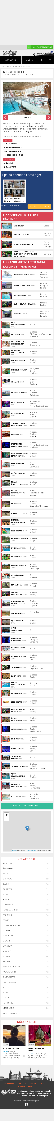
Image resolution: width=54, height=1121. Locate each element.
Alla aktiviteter (13, 1013)
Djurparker (8, 904)
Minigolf (7, 951)
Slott (5, 992)
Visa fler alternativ (38, 206)
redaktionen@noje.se (31, 1100)
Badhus (6, 873)
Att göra (10, 60)
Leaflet (14, 850)
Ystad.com (5, 66)
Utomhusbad (8, 1008)
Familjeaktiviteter (10, 910)
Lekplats (6, 941)
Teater (6, 998)
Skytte (6, 987)
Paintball (7, 961)
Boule (5, 894)
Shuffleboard (9, 977)
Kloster (6, 930)
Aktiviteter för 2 (10, 863)
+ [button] (6, 814)
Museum (6, 956)
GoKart (6, 920)
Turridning (8, 1003)
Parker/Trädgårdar (11, 967)
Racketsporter (9, 972)
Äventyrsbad (8, 868)
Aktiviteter (16, 66)
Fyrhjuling (7, 915)
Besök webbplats (14, 147)
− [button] (6, 819)
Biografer (7, 889)
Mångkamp (7, 946)
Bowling (6, 899)
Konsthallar (8, 935)
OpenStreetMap (31, 850)
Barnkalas (7, 879)
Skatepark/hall (9, 982)
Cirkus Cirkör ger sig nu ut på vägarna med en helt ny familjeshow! (37, 1055)
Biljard (6, 884)
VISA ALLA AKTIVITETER (25, 805)
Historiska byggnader (13, 925)
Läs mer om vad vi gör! (38, 1095)
